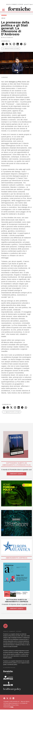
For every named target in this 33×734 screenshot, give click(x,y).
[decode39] (16, 684)
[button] (3, 9)
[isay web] (11, 706)
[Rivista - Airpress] (16, 678)
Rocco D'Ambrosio (8, 37)
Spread (3, 18)
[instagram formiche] (10, 698)
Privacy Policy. (15, 705)
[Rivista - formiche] (16, 672)
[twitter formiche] (7, 698)
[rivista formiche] (16, 580)
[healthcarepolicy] (16, 689)
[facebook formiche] (4, 698)
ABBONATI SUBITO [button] (16, 474)
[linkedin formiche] (13, 698)
